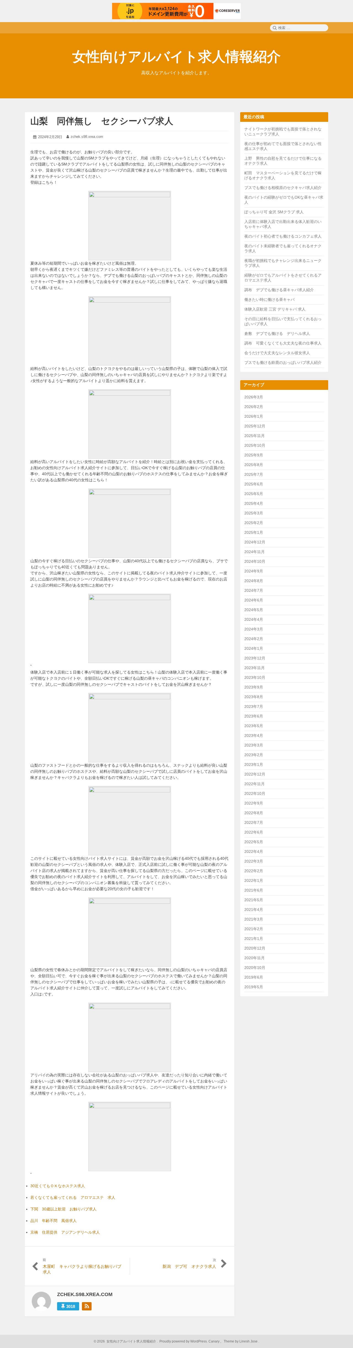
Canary (214, 1341)
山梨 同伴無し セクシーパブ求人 (101, 121)
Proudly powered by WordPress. (183, 1341)
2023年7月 (253, 706)
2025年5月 (253, 494)
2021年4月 (253, 909)
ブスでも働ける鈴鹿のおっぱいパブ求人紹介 (283, 362)
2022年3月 (253, 861)
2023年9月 (253, 687)
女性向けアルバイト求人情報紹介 (176, 56)
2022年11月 (254, 784)
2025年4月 (253, 503)
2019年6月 (253, 977)
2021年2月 (253, 929)
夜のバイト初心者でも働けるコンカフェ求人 (283, 236)
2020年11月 (254, 958)
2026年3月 (253, 397)
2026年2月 (253, 406)
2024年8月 (253, 581)
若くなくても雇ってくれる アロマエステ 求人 (72, 1197)
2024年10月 (254, 561)
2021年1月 (253, 938)
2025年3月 (253, 513)
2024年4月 (253, 619)
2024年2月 (253, 639)
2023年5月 (253, 726)
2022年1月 (253, 880)
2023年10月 (254, 677)
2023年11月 (254, 668)
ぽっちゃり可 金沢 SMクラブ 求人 (274, 212)
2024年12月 (254, 542)
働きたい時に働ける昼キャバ (269, 299)
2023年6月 (253, 716)
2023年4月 (253, 735)
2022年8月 (253, 813)
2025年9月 (253, 455)
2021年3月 (253, 919)
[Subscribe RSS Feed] (87, 1306)
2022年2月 (253, 871)
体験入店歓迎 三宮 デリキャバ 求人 (275, 309)
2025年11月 (254, 435)
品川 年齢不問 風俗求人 (53, 1220)
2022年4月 (253, 851)
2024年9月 (253, 571)
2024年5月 (253, 610)
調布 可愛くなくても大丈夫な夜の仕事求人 (283, 343)
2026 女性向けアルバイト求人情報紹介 (126, 1341)
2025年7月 (253, 474)
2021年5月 (253, 900)
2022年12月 (254, 774)
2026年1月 (253, 416)
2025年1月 (253, 532)
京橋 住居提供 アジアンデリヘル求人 (65, 1232)
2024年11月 (254, 552)
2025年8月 (253, 465)
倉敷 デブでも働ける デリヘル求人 (277, 333)
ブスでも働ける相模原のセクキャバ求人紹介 (283, 187)
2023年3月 (253, 745)
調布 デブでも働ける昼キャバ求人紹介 (279, 290)
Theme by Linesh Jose (241, 1341)
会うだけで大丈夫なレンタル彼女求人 (277, 353)
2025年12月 (254, 426)
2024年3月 (253, 629)
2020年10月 (254, 967)
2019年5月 (253, 987)
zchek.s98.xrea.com (87, 137)
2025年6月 (253, 484)
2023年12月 (254, 658)
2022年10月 (254, 793)
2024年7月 (253, 590)
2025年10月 (254, 445)
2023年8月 (253, 697)
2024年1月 (253, 648)
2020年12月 (254, 948)
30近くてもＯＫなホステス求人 (57, 1186)
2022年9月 (253, 803)
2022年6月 (253, 832)
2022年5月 (253, 842)
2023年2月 (253, 755)
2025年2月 (253, 523)
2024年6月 (253, 600)
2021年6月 (253, 890)
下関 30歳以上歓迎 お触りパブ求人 (63, 1209)
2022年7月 (253, 822)
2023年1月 (253, 764)
